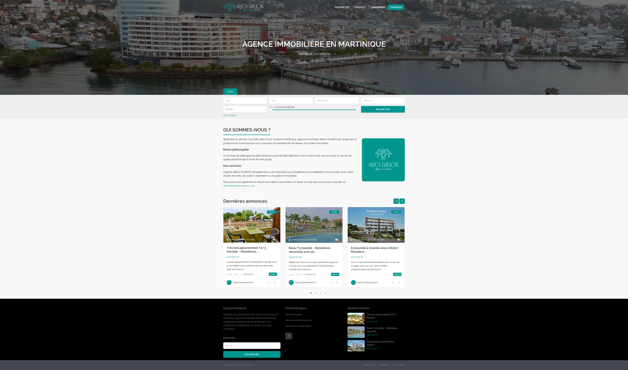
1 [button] (311, 293)
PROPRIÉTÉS (342, 7)
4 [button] (325, 293)
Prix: (271, 107)
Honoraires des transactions (298, 320)
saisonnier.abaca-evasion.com (239, 185)
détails (273, 274)
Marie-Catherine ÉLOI (243, 282)
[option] (252, 249)
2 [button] (315, 293)
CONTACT (360, 7)
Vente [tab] (230, 91)
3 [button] (320, 293)
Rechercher (252, 354)
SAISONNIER (378, 7)
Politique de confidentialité (298, 326)
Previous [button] (396, 201)
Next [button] (402, 201)
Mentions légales (293, 314)
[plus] (241, 269)
